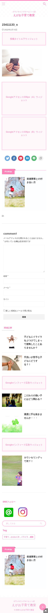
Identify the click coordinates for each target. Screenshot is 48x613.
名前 (5, 276)
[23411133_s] (27, 158)
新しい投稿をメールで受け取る (19, 310)
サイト (6, 299)
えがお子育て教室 (24, 15)
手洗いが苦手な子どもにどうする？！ (33, 361)
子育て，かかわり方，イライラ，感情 (18, 537)
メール (6, 287)
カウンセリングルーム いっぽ (24, 601)
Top (45, 610)
